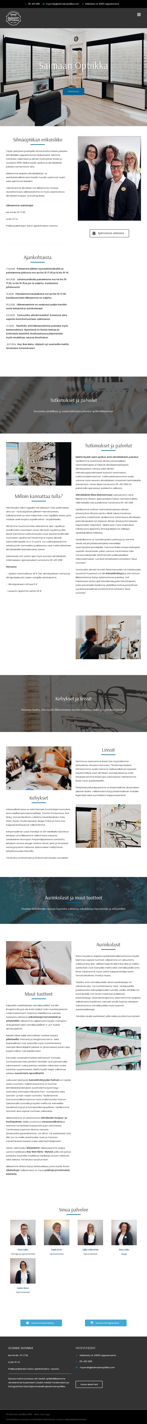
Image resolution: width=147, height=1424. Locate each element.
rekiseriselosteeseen (75, 1419)
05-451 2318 (34, 3)
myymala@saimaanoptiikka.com (62, 3)
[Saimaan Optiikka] (13, 17)
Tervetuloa (73, 91)
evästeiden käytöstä (41, 1419)
